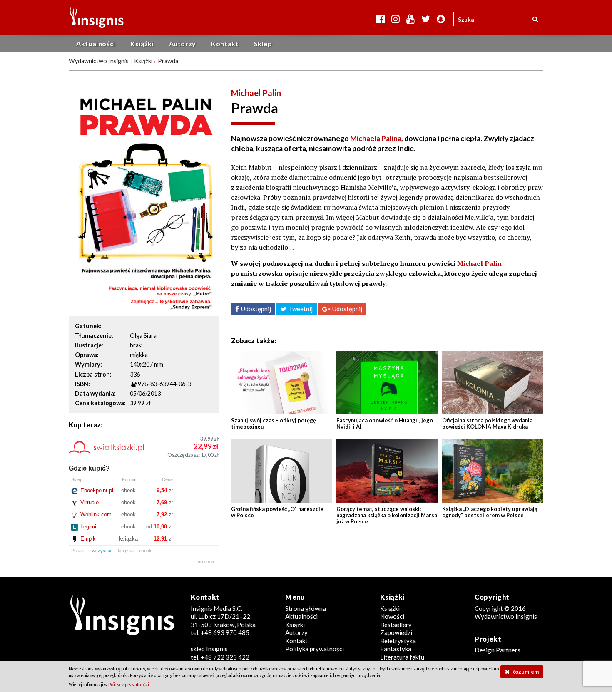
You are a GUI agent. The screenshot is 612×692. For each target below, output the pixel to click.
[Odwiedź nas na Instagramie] (395, 19)
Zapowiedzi (396, 632)
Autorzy (182, 43)
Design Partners (497, 650)
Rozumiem (525, 671)
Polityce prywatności (128, 684)
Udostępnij (256, 309)
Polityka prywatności (314, 648)
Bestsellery (396, 624)
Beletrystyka (398, 641)
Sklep (263, 43)
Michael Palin (256, 93)
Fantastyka (395, 648)
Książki (142, 43)
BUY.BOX (206, 562)
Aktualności (95, 43)
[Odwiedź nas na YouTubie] (410, 19)
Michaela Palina (375, 138)
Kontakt (225, 43)
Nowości (392, 616)
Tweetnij (301, 309)
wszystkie (102, 550)
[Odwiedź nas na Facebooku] (380, 19)
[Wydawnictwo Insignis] (93, 17)
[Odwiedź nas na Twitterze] (425, 19)
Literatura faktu (402, 657)
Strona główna (305, 608)
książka (126, 550)
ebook (145, 550)
